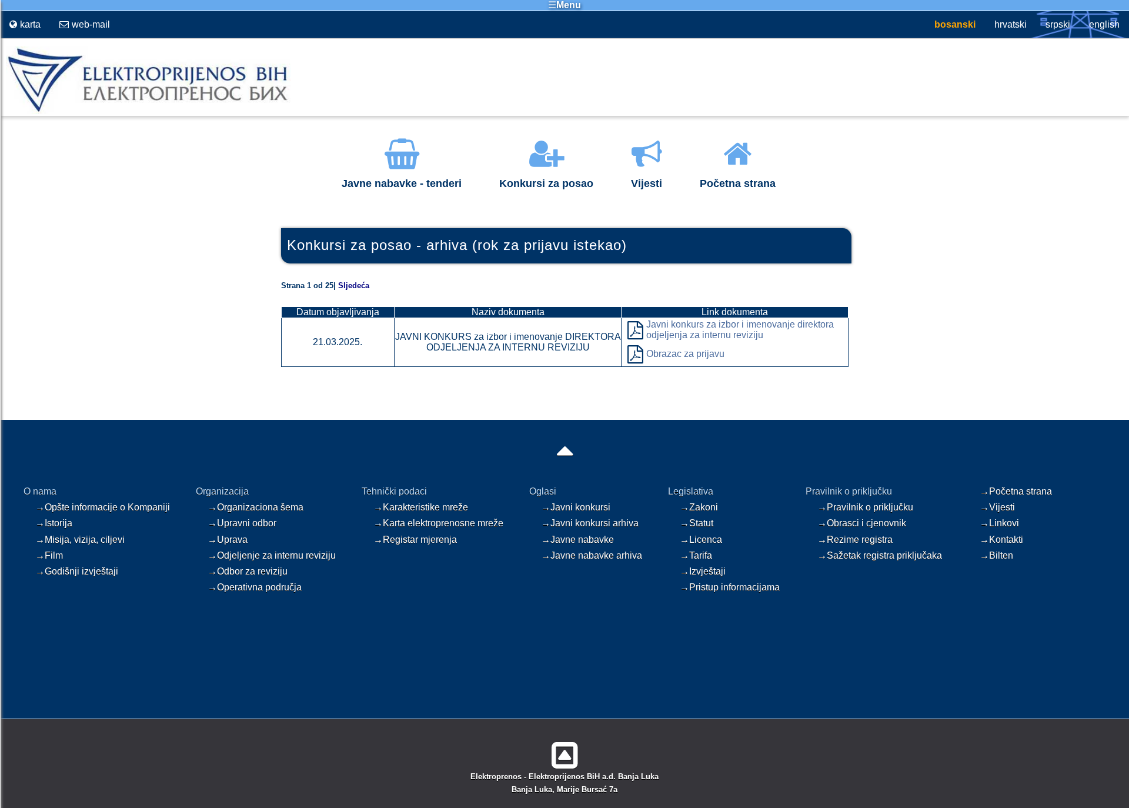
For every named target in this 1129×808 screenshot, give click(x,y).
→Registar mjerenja (415, 540)
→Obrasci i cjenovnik (861, 523)
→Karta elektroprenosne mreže (438, 523)
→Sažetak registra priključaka (879, 555)
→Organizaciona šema (255, 507)
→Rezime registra (855, 540)
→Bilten (996, 555)
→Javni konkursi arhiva (590, 523)
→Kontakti (1001, 540)
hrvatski (1010, 24)
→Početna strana (1016, 491)
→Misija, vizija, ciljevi (80, 540)
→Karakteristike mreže (420, 507)
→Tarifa (696, 555)
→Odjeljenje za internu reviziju (272, 555)
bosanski (955, 24)
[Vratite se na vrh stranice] (565, 750)
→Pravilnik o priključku (865, 507)
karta (30, 24)
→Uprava (228, 540)
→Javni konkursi (575, 507)
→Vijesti (997, 507)
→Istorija (53, 523)
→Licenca (701, 540)
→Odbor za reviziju (248, 571)
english (1104, 24)
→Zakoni (699, 507)
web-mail (91, 24)
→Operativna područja (255, 587)
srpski (1058, 24)
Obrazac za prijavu (685, 354)
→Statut (696, 523)
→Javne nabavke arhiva (591, 555)
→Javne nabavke (577, 540)
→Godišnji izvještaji (76, 571)
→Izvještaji (703, 571)
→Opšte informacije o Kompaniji (102, 507)
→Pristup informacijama (730, 587)
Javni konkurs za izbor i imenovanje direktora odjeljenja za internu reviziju (740, 329)
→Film (49, 555)
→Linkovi (999, 523)
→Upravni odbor (242, 523)
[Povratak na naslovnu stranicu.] (145, 111)
